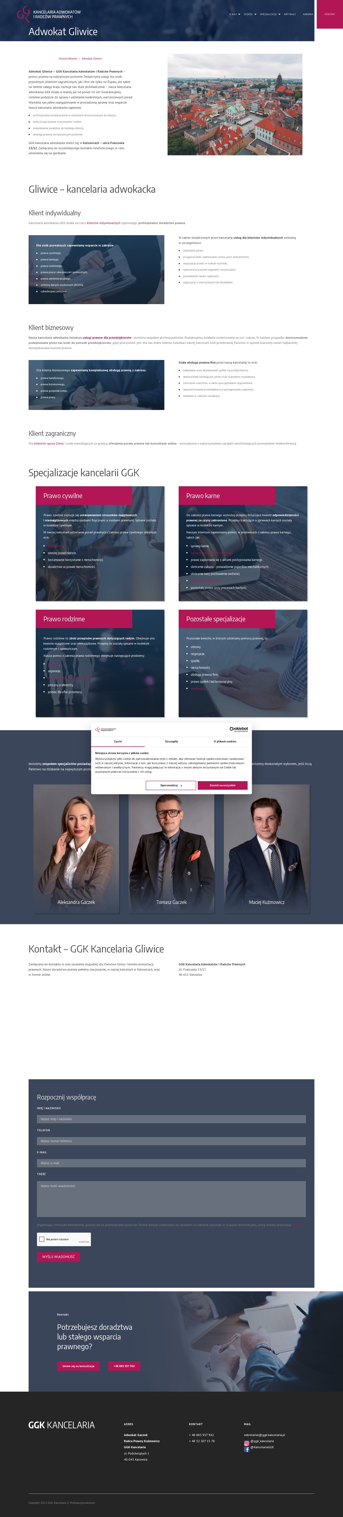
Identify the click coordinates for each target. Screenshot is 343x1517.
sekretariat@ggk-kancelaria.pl (264, 1435)
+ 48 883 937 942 (201, 1435)
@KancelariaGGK (261, 1447)
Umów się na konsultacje (79, 1366)
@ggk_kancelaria (261, 1441)
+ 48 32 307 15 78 (202, 1441)
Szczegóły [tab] (171, 741)
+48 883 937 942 (124, 1366)
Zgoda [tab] (118, 741)
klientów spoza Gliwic (49, 443)
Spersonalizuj (169, 785)
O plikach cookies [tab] (225, 741)
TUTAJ (296, 1225)
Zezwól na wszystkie (222, 785)
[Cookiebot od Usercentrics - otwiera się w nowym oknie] (232, 729)
